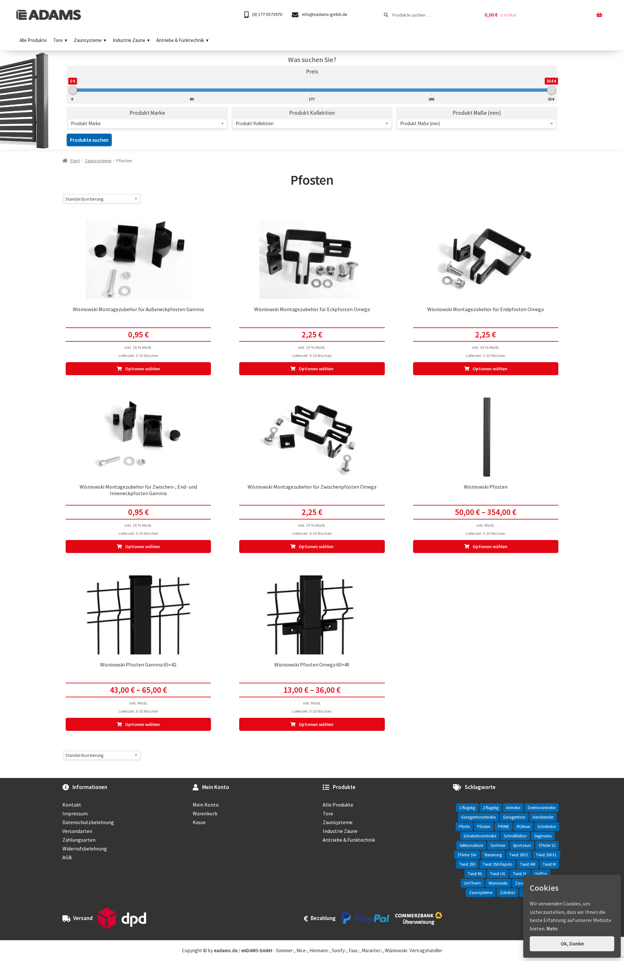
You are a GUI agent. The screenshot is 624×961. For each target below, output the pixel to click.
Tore (58, 40)
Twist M (549, 864)
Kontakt (71, 804)
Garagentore (514, 817)
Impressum (75, 813)
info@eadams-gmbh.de (324, 14)
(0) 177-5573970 (266, 14)
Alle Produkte (33, 40)
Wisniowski (498, 883)
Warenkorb (205, 813)
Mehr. (552, 928)
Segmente (543, 836)
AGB (67, 857)
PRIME (503, 826)
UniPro (541, 873)
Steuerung (493, 855)
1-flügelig (467, 807)
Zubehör (507, 892)
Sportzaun (522, 845)
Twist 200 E (518, 855)
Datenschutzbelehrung (88, 822)
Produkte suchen (89, 140)
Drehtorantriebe (541, 807)
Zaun (520, 883)
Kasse (199, 822)
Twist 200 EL (546, 855)
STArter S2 (547, 845)
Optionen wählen (142, 369)
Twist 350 (467, 864)
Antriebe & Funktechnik (180, 40)
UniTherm (472, 883)
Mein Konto (206, 804)
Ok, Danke (572, 943)
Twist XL (520, 873)
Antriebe (513, 807)
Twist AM (527, 864)
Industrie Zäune (129, 40)
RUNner (523, 826)
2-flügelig (491, 807)
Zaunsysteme (88, 40)
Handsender (543, 817)
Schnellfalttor (515, 836)
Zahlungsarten (79, 839)
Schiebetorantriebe (479, 836)
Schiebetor (547, 826)
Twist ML (475, 873)
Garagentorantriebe (478, 817)
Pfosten (483, 826)
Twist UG (497, 873)
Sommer (497, 845)
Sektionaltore (471, 845)
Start (75, 161)
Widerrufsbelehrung (84, 848)
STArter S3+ (467, 855)
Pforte (464, 826)
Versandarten (77, 831)
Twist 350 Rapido (498, 864)
